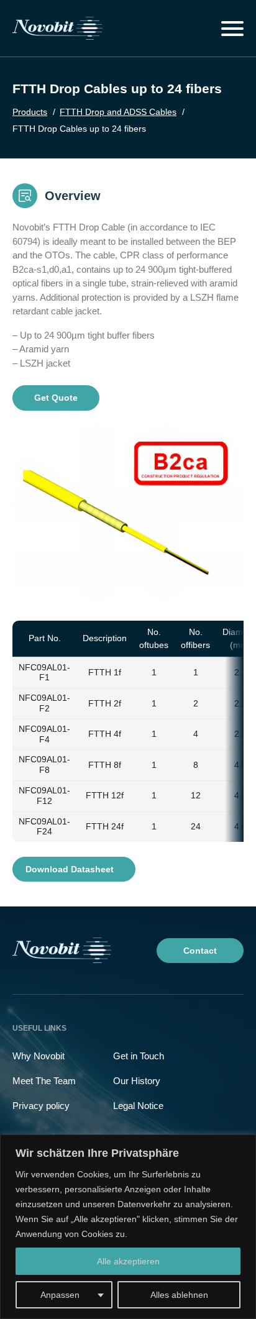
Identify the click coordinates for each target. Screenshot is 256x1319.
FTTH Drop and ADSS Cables (118, 112)
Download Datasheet (70, 869)
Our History (136, 1080)
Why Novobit (38, 1056)
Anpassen (60, 1295)
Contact (200, 951)
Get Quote (56, 398)
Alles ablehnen (179, 1295)
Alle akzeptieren (128, 1261)
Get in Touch (138, 1056)
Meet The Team (44, 1080)
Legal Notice (138, 1105)
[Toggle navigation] (232, 28)
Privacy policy (41, 1105)
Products (29, 112)
